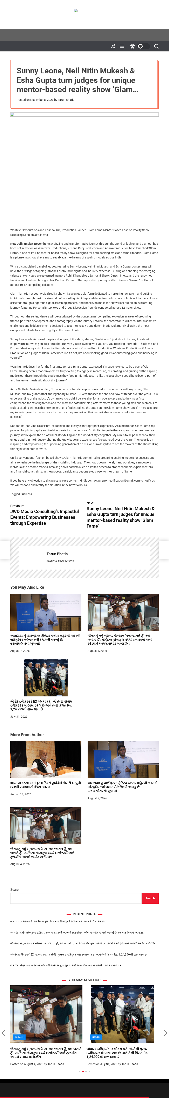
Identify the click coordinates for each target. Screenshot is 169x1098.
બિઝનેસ (19, 1037)
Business (26, 494)
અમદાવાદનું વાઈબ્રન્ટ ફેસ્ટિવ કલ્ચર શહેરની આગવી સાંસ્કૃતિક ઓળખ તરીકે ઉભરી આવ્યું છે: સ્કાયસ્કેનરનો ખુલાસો (45, 639)
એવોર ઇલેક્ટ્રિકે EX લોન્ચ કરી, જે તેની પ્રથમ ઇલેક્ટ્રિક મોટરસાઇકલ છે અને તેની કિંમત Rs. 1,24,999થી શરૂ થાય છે (41, 705)
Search (15, 890)
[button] (3, 1033)
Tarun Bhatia (66, 99)
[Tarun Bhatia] (30, 558)
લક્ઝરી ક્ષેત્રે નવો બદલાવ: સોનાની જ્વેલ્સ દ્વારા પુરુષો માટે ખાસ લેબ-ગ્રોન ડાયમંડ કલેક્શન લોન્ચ (66, 965)
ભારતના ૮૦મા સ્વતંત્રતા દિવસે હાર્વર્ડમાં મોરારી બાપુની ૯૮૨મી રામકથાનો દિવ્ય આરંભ (45, 785)
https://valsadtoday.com (60, 560)
